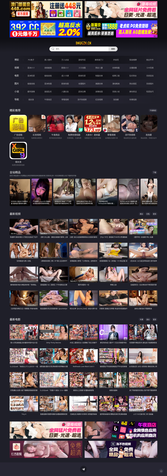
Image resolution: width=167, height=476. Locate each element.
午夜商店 (48, 99)
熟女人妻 (99, 68)
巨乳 (148, 214)
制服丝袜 (99, 75)
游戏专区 (82, 60)
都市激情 (31, 91)
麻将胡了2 (99, 60)
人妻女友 (65, 91)
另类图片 (150, 83)
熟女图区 (133, 83)
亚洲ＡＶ (31, 68)
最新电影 (15, 319)
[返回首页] (161, 471)
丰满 (141, 319)
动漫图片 (82, 83)
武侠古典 (82, 91)
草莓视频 (65, 99)
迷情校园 (99, 91)
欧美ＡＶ (65, 68)
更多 (154, 214)
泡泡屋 (116, 99)
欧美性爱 (82, 75)
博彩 (16, 59)
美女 (141, 214)
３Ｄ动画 (82, 68)
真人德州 (48, 60)
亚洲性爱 (31, 75)
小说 (16, 91)
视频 (16, 67)
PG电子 (31, 60)
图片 (16, 83)
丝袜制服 (116, 68)
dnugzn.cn (83, 43)
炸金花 (116, 60)
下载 (154, 172)
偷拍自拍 (48, 75)
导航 (16, 99)
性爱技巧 (150, 91)
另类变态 (150, 75)
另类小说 (116, 91)
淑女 (148, 319)
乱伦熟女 (133, 75)
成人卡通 (65, 75)
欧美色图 (65, 83)
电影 (16, 75)
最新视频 (15, 214)
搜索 (113, 49)
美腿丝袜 (99, 83)
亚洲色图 (48, 83)
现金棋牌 (133, 60)
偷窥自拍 (31, 83)
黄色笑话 (133, 91)
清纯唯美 (116, 83)
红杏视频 (99, 99)
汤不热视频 (82, 99)
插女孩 (31, 99)
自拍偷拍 (48, 68)
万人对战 (65, 60)
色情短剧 (133, 99)
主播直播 (133, 68)
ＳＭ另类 (150, 68)
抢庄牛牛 (150, 60)
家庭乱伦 (48, 91)
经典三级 (116, 75)
